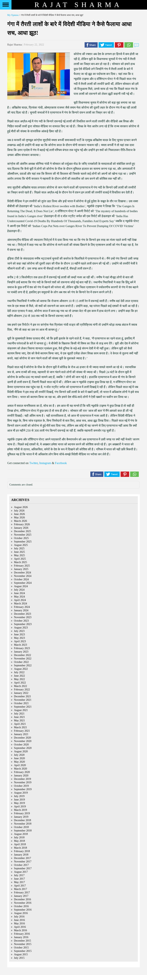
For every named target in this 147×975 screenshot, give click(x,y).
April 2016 (20, 926)
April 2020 (20, 765)
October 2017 (21, 865)
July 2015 (19, 957)
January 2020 (21, 775)
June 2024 (19, 593)
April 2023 (20, 641)
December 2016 (22, 899)
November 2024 (22, 576)
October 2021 (21, 703)
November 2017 (22, 861)
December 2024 (22, 572)
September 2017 (23, 868)
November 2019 (22, 782)
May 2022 (19, 679)
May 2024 (19, 596)
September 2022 (23, 665)
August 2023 (21, 627)
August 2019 (21, 792)
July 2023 (19, 631)
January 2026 (21, 527)
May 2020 (19, 761)
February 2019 (22, 813)
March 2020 (20, 768)
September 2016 (23, 909)
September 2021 (23, 706)
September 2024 (23, 582)
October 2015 (21, 947)
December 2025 (22, 531)
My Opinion (13, 15)
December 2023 (22, 613)
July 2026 (19, 510)
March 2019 (20, 810)
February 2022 (22, 689)
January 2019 (21, 816)
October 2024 (21, 579)
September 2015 (23, 951)
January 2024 (21, 610)
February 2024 (22, 607)
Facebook (61, 463)
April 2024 (20, 600)
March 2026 (20, 521)
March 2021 (20, 727)
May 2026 (19, 517)
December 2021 (22, 696)
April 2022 (20, 682)
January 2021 (21, 734)
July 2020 (19, 754)
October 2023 (21, 620)
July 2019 (19, 796)
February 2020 (22, 772)
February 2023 (22, 648)
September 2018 (23, 830)
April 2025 (20, 558)
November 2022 (22, 658)
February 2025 (22, 565)
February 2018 (22, 851)
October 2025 (21, 538)
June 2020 (19, 758)
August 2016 (21, 913)
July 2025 (19, 548)
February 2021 (22, 730)
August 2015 (21, 954)
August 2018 (21, 834)
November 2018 (22, 823)
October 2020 (21, 744)
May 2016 (19, 923)
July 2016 (19, 916)
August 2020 (21, 751)
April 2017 (20, 885)
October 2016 (21, 906)
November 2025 (22, 534)
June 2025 (19, 551)
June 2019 (19, 799)
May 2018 (19, 840)
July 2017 (19, 875)
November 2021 (22, 699)
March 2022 (20, 686)
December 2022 (22, 655)
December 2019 (22, 779)
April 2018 (20, 844)
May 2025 (19, 555)
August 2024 (21, 586)
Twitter (33, 463)
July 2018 (19, 837)
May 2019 (19, 803)
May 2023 (19, 637)
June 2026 (19, 514)
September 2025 (23, 541)
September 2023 (23, 624)
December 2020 (22, 737)
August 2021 (21, 710)
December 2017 (22, 858)
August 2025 (21, 545)
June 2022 (19, 675)
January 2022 (21, 693)
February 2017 (22, 892)
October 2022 (21, 662)
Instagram (45, 463)
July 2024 (19, 589)
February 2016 (22, 933)
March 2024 (20, 603)
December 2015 (22, 940)
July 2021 (19, 713)
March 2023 (20, 644)
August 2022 (21, 668)
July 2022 (19, 672)
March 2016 (20, 930)
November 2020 (22, 741)
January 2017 (21, 896)
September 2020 (23, 748)
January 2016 (21, 937)
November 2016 (22, 902)
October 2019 (21, 785)
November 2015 (22, 944)
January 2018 (21, 854)
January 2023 (21, 651)
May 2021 (19, 720)
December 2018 (22, 820)
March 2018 (20, 847)
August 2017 (21, 871)
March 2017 (20, 889)
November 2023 (22, 617)
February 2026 (22, 524)
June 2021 (19, 717)
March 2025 (20, 562)
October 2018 (21, 827)
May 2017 (19, 882)
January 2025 (21, 569)
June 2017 (19, 878)
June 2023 (19, 634)
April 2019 (20, 806)
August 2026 (21, 507)
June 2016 (19, 920)
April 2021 (20, 724)
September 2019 (23, 789)
